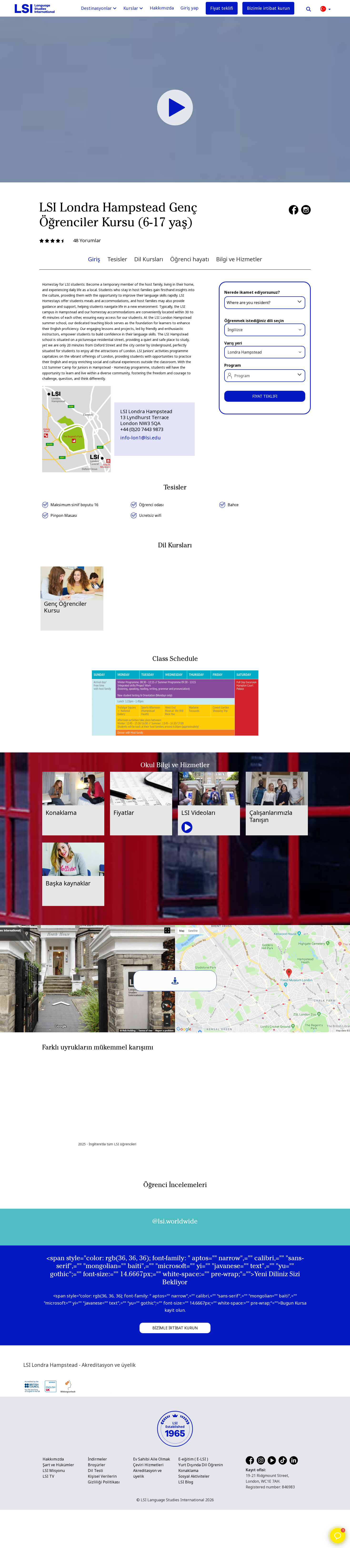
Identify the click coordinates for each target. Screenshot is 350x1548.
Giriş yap (189, 8)
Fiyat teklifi (221, 8)
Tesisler (117, 259)
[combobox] (264, 302)
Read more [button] (38, 1272)
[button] (325, 8)
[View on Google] (33, 1228)
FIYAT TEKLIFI (264, 396)
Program (232, 365)
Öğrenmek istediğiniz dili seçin (254, 320)
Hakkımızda (162, 8)
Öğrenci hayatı (189, 259)
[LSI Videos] (175, 107)
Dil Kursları (148, 259)
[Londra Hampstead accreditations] (71, 1517)
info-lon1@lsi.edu (140, 437)
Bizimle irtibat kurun (268, 8)
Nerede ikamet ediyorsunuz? (252, 292)
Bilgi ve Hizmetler (239, 259)
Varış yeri (233, 343)
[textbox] (264, 302)
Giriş (94, 259)
